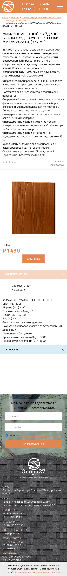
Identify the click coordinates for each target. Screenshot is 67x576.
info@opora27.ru (11, 533)
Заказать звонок (33, 444)
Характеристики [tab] (16, 274)
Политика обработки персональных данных (37, 572)
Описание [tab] (12, 349)
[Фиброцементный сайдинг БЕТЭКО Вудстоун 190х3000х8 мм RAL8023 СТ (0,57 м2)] (33, 203)
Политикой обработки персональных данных (40, 435)
